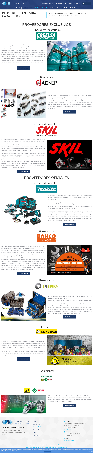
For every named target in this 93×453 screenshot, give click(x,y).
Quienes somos (37, 424)
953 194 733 (47, 4)
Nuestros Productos (38, 427)
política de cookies (88, 449)
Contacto (35, 435)
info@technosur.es (69, 440)
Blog (34, 432)
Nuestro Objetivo (37, 430)
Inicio (34, 421)
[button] (49, 57)
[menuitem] (18, 8)
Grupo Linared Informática (56, 445)
